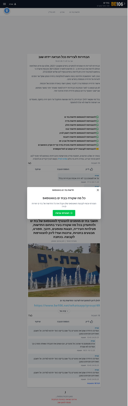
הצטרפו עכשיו (62, 212)
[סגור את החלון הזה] (98, 190)
